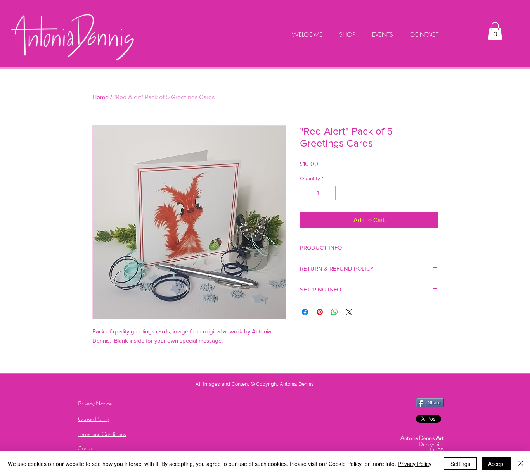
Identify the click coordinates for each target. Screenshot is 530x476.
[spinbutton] (318, 193)
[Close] (520, 463)
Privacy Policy (414, 463)
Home (100, 97)
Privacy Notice (95, 403)
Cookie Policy (93, 419)
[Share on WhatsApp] (334, 312)
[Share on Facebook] (305, 312)
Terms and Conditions (102, 434)
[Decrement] (306, 193)
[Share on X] (349, 312)
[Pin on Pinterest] (319, 312)
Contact (87, 448)
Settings (460, 463)
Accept (496, 463)
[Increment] (329, 193)
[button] (495, 31)
